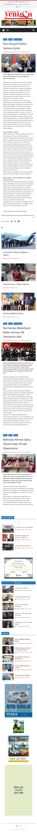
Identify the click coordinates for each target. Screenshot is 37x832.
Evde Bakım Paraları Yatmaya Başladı (23, 623)
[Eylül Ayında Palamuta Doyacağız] (8, 606)
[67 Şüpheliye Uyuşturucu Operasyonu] (8, 659)
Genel (5, 39)
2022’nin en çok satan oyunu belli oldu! (23, 614)
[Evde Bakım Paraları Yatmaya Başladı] (8, 624)
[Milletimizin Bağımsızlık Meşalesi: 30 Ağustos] (8, 537)
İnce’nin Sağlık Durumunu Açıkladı (22, 666)
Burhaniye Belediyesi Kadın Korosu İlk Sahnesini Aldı (17, 216)
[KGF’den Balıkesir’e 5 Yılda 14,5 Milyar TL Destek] (8, 650)
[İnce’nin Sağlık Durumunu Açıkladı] (8, 668)
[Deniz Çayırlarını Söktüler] (8, 676)
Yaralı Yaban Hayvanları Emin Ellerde (15, 211)
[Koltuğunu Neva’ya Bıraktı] (8, 598)
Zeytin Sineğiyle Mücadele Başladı (22, 640)
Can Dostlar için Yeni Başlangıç (24, 527)
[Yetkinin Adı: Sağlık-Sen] (8, 589)
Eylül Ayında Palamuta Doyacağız (21, 605)
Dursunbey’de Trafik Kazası (23, 545)
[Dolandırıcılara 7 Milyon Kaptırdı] (18, 264)
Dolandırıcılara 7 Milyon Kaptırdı (16, 284)
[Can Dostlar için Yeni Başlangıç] (8, 529)
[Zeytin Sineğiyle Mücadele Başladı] (8, 641)
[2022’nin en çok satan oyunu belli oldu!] (8, 615)
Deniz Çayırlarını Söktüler (22, 675)
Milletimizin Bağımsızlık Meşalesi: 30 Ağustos (22, 536)
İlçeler (10, 39)
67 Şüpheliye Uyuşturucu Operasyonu (22, 657)
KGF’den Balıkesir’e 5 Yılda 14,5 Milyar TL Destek (22, 649)
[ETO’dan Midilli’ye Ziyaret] (18, 293)
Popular (19, 583)
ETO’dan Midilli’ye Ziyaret (13, 313)
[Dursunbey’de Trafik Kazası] (8, 547)
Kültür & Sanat (17, 39)
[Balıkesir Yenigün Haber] (3, 30)
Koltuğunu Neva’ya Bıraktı (22, 597)
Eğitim (5, 435)
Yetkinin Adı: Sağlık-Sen (22, 588)
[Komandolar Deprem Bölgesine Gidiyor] (18, 232)
